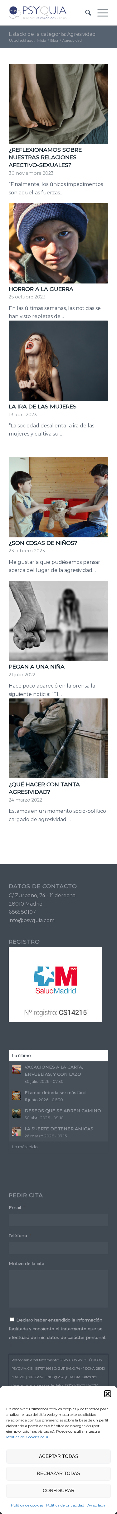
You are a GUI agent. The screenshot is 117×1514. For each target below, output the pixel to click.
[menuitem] (85, 12)
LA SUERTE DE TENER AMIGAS (59, 1128)
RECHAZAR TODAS (58, 1473)
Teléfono (20, 1235)
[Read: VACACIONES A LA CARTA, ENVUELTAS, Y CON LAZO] (16, 1069)
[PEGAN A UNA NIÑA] (58, 621)
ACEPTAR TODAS (58, 1456)
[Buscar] (85, 12)
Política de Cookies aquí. (27, 1437)
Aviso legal (96, 1505)
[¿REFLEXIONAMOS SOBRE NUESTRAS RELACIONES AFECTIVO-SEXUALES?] (58, 104)
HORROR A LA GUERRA (41, 289)
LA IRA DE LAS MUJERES (42, 406)
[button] (108, 1394)
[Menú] (99, 12)
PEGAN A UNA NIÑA (37, 666)
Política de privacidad (65, 1505)
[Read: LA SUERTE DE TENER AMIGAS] (16, 1131)
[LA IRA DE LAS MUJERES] (58, 361)
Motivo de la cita (26, 1263)
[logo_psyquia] (48, 12)
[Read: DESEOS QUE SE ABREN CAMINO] (16, 1113)
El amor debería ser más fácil (55, 1092)
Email (17, 1207)
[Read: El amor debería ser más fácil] (16, 1095)
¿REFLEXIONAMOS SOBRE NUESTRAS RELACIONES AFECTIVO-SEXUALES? (45, 157)
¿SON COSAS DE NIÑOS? (43, 543)
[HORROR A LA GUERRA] (58, 243)
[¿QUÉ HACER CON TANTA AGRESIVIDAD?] (58, 738)
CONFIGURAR (59, 1490)
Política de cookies (27, 1505)
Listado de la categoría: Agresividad (52, 34)
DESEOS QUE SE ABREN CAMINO (63, 1110)
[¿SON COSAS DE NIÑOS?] (58, 497)
